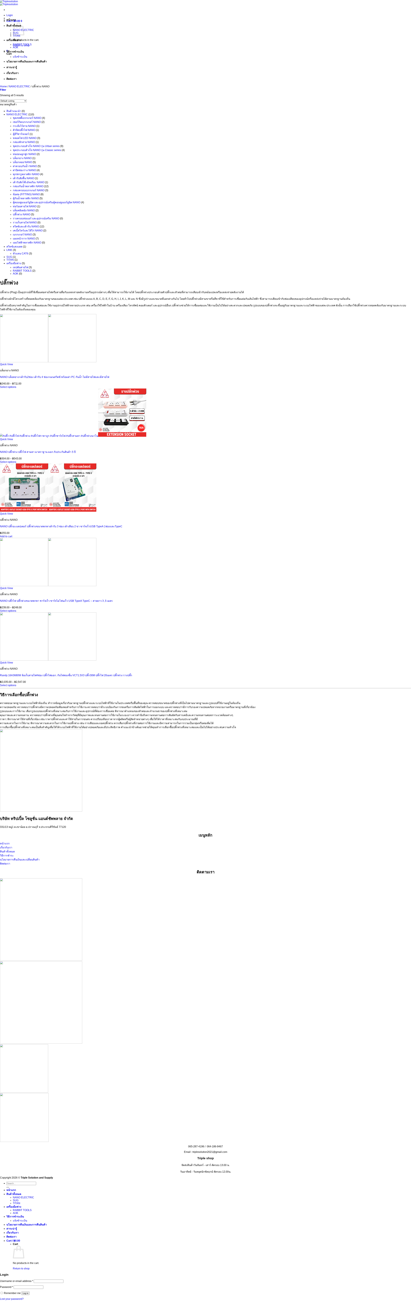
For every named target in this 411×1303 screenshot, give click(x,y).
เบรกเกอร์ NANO (22, 234)
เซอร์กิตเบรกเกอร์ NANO (27, 122)
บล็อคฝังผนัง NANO (24, 210)
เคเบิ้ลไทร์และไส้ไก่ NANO (28, 230)
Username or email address (16, 1281)
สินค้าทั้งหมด (13, 1194)
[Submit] (7, 1187)
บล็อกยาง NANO (22, 158)
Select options (8, 387)
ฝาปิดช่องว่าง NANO (24, 170)
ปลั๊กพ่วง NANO (21, 214)
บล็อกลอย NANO (22, 162)
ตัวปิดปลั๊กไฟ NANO (24, 130)
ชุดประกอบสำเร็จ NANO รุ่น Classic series (37, 150)
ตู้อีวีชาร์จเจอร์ (21, 134)
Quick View (6, 364)
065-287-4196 (196, 1146)
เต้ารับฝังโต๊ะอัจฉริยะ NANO (28, 182)
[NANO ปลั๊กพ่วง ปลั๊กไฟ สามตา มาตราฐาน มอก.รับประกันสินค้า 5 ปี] (73, 435)
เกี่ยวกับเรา (12, 73)
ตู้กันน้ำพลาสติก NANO (26, 198)
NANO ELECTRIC (19, 86)
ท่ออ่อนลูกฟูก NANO (24, 154)
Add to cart (6, 536)
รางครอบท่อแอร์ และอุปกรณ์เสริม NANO (36, 218)
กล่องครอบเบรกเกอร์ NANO (28, 190)
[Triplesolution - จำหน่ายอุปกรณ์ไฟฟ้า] (9, 3)
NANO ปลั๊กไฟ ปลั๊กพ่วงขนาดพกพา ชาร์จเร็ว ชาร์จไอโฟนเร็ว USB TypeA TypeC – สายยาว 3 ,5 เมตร (56, 600)
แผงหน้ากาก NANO (24, 238)
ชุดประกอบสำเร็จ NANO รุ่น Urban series (36, 146)
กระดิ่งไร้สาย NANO (24, 126)
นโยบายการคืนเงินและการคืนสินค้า (26, 61)
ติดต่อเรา (11, 79)
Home (3, 86)
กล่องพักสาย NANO (24, 142)
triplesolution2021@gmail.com (209, 1152)
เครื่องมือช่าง (13, 40)
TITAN (16, 35)
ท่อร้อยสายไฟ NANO (24, 206)
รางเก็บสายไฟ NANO (25, 222)
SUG (9, 257)
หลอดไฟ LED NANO (24, 138)
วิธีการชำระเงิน (15, 51)
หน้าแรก (11, 19)
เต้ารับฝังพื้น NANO (23, 178)
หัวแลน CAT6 (20, 253)
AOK (15, 47)
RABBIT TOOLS (22, 44)
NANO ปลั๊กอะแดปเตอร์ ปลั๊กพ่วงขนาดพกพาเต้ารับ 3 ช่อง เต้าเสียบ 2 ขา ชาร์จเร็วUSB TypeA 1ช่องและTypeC (61, 526)
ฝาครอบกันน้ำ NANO (25, 166)
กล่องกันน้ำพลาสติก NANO (28, 186)
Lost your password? (12, 1299)
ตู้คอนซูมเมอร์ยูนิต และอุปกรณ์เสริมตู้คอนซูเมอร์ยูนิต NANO (46, 202)
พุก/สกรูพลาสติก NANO (26, 174)
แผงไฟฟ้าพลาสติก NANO (27, 242)
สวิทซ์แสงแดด (14, 246)
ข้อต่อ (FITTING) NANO (26, 194)
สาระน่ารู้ (11, 67)
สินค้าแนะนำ (13, 111)
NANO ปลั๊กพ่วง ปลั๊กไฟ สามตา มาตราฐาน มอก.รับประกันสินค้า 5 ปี (38, 452)
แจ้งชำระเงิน (20, 56)
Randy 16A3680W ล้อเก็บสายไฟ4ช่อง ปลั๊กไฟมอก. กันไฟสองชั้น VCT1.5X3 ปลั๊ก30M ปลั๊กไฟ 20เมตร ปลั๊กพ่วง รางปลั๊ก (66, 675)
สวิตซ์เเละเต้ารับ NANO (26, 226)
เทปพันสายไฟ (20, 267)
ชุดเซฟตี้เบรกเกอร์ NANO (27, 118)
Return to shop (21, 1268)
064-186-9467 (215, 1146)
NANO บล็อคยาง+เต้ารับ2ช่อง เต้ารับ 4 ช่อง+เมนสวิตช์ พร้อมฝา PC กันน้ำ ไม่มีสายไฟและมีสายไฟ (54, 377)
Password (6, 1287)
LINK (9, 250)
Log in (25, 1293)
